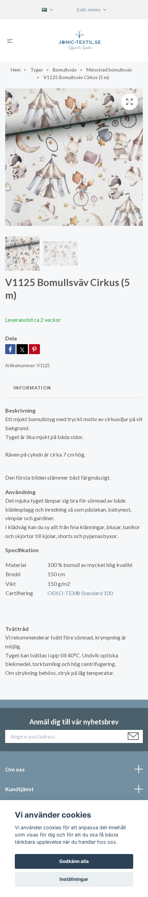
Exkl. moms (89, 9)
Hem (16, 70)
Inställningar (74, 879)
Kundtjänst (19, 789)
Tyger (36, 70)
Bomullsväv (65, 70)
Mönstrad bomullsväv (109, 70)
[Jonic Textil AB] (79, 40)
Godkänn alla (74, 861)
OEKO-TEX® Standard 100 (80, 593)
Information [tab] (32, 388)
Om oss (15, 769)
